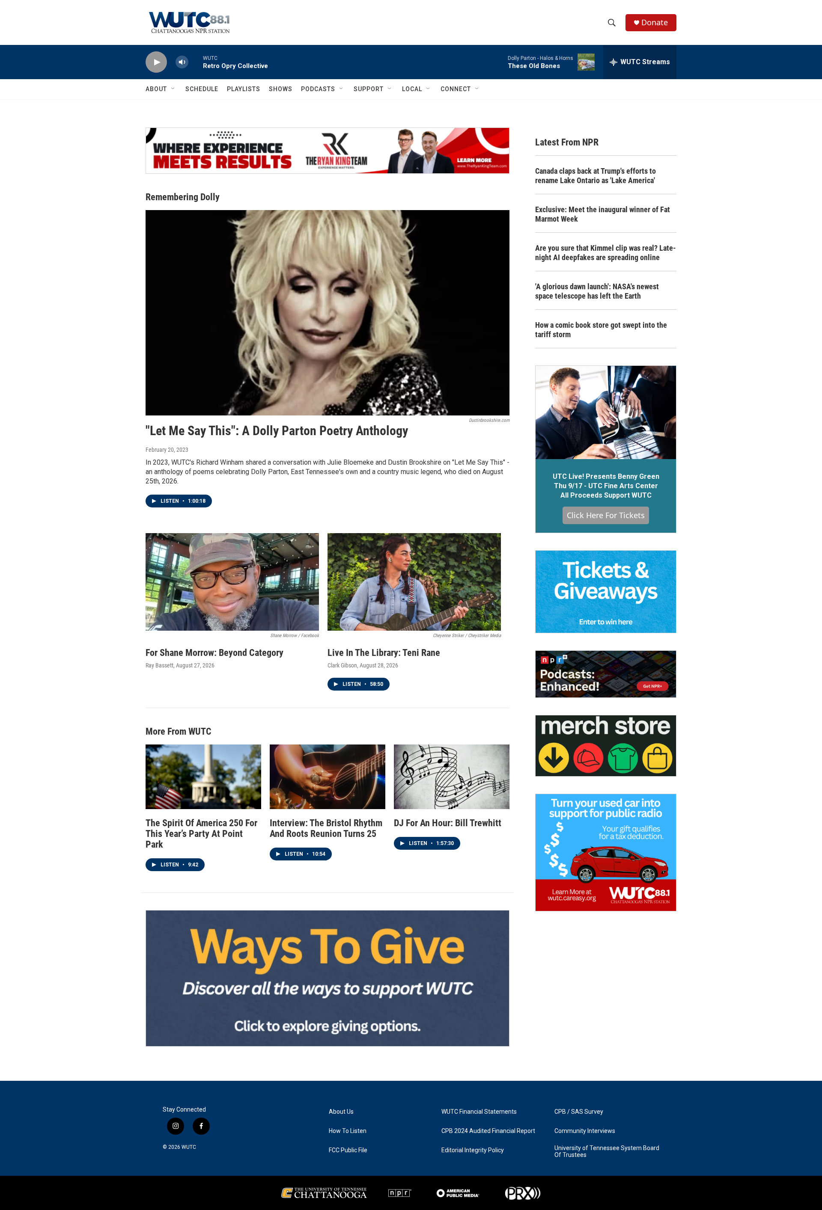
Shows (280, 89)
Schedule (201, 89)
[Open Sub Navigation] (173, 89)
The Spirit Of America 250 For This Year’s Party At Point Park (201, 834)
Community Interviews (584, 1131)
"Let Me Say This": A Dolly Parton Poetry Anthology (277, 430)
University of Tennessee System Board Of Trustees (606, 1151)
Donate (654, 22)
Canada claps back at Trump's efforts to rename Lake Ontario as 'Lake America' (595, 175)
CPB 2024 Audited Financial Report (488, 1131)
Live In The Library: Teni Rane (384, 652)
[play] (156, 62)
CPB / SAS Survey (578, 1112)
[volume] (182, 62)
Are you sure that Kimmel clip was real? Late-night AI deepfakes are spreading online (605, 252)
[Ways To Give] (327, 978)
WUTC (189, 1147)
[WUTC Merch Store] (606, 745)
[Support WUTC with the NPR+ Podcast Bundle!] (606, 674)
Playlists (243, 89)
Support (369, 89)
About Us (341, 1112)
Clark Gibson (342, 665)
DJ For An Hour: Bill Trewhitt (447, 823)
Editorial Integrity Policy (472, 1150)
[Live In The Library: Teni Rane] (414, 582)
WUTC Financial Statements (479, 1112)
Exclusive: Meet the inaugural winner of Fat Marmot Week (602, 214)
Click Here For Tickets (606, 515)
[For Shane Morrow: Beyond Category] (232, 582)
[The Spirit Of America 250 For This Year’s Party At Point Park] (203, 776)
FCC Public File (348, 1150)
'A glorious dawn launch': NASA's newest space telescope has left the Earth (597, 291)
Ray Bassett (159, 665)
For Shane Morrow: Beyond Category (214, 652)
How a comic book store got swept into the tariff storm (601, 329)
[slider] (195, 61)
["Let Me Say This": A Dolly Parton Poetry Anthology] (327, 312)
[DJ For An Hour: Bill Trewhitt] (451, 776)
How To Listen (347, 1131)
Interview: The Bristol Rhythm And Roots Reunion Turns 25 (326, 828)
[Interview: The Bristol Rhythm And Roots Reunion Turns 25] (327, 776)
